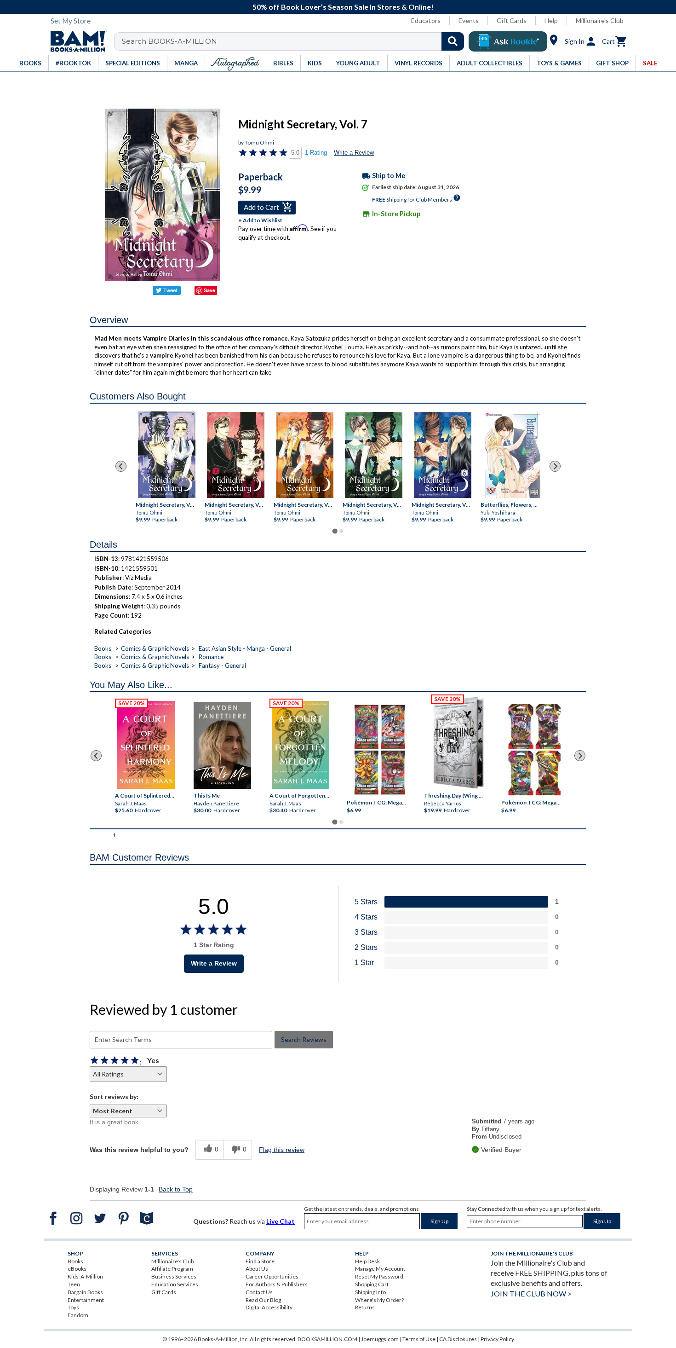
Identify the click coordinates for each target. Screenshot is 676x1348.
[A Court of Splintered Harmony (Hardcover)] (146, 745)
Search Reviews (304, 1039)
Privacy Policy (497, 1339)
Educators (426, 20)
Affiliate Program (172, 1268)
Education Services (174, 1284)
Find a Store (260, 1261)
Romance (211, 656)
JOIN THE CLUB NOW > (531, 1293)
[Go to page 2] (341, 531)
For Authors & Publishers (277, 1284)
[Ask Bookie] (508, 41)
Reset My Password (379, 1276)
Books (102, 648)
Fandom (78, 1315)
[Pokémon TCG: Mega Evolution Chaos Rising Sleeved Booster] (379, 750)
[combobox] (295, 41)
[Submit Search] (452, 41)
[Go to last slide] (120, 466)
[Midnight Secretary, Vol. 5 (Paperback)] (373, 455)
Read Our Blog (263, 1299)
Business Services (173, 1276)
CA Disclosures (458, 1339)
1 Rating (316, 152)
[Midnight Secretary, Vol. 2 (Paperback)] (235, 455)
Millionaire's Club (600, 20)
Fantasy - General (222, 665)
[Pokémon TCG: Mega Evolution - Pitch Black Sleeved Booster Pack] (534, 750)
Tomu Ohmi (259, 142)
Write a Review (354, 152)
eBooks (77, 1268)
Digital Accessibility (269, 1307)
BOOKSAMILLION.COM (327, 1339)
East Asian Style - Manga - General (245, 648)
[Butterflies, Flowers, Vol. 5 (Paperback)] (511, 454)
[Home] (75, 41)
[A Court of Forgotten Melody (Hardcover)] (300, 745)
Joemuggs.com (380, 1339)
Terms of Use (418, 1339)
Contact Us (259, 1292)
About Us (257, 1268)
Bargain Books (85, 1292)
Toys (73, 1307)
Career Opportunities (272, 1276)
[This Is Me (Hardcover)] (222, 745)
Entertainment (86, 1299)
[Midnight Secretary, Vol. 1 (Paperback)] (166, 454)
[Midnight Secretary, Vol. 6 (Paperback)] (442, 455)
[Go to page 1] (334, 531)
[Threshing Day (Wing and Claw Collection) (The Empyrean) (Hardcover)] (458, 743)
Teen (74, 1284)
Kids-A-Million (85, 1276)
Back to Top (176, 1189)
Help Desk (367, 1261)
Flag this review (281, 1149)
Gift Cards (512, 20)
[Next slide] (555, 466)
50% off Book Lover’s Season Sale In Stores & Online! (343, 6)
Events (468, 20)
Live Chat (280, 1221)
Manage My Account (380, 1268)
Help (551, 20)
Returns (365, 1307)
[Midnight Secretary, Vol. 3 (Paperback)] (304, 455)
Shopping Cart (372, 1284)
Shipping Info (370, 1292)
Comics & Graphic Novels (155, 648)
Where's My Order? (379, 1299)
